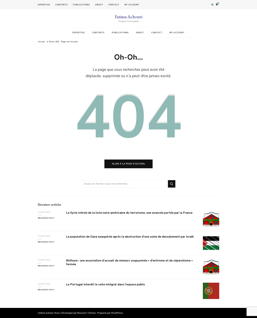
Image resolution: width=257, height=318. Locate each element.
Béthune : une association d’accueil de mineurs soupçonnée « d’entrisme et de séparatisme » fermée (129, 262)
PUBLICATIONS (81, 4)
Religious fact (46, 218)
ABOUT (99, 4)
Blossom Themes (86, 313)
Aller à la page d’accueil (128, 163)
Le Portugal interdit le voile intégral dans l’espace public (105, 284)
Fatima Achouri (128, 17)
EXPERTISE (44, 4)
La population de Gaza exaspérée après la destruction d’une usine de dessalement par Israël (130, 237)
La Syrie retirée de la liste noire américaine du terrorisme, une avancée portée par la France (129, 213)
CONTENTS (61, 4)
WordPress (117, 313)
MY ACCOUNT (132, 4)
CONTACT (113, 4)
